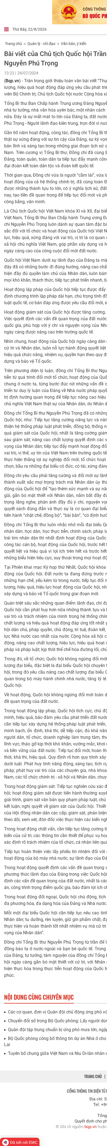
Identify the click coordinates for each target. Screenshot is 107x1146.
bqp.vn (91, 1126)
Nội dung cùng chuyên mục (39, 997)
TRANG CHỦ (93, 1076)
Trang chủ (13, 43)
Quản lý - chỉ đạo (41, 43)
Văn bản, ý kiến (73, 43)
